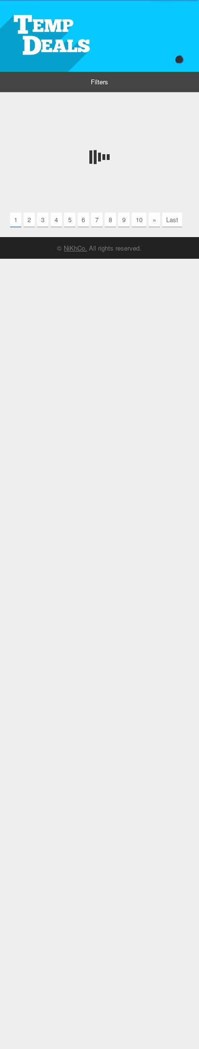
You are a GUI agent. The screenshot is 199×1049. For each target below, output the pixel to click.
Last (172, 219)
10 (139, 219)
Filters (99, 81)
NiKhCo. (75, 247)
